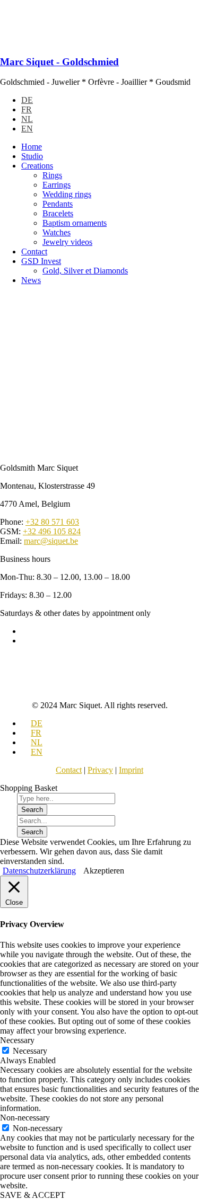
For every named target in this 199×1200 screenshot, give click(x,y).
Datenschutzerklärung (39, 870)
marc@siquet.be (51, 540)
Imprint (131, 769)
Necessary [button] (17, 1040)
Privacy (100, 769)
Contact (69, 769)
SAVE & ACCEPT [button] (32, 1194)
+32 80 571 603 (52, 521)
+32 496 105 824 (52, 531)
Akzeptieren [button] (103, 870)
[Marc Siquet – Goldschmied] (63, 41)
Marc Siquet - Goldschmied (59, 61)
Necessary (30, 1050)
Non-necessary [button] (25, 1117)
